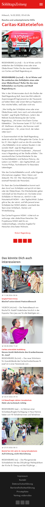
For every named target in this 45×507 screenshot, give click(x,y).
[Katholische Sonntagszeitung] (14, 4)
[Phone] (27, 502)
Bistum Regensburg (22, 233)
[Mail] (22, 502)
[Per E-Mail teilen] (30, 241)
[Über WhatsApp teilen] (25, 241)
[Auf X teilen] (20, 241)
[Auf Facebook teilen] (15, 241)
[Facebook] (18, 502)
